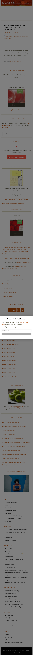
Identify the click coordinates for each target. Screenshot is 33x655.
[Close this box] (31, 317)
